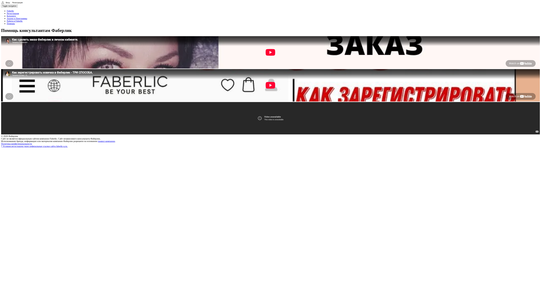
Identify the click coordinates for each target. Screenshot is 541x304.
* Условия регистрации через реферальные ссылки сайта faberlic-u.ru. (34, 146)
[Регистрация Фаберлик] (12, 3)
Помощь (11, 23)
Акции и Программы (17, 18)
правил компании (106, 141)
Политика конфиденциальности (16, 144)
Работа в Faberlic (15, 21)
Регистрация (13, 13)
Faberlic (10, 11)
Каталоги (11, 16)
